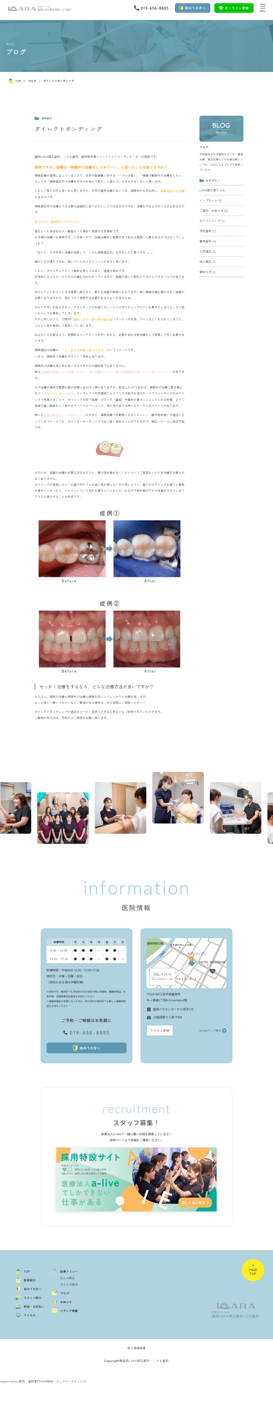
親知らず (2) (207, 272)
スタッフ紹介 (33, 1298)
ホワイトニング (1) (211, 221)
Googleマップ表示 (210, 1030)
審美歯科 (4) (207, 241)
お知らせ (66, 1302)
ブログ (32, 81)
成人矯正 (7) (207, 261)
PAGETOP (253, 1272)
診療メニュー (69, 1271)
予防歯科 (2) (207, 231)
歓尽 (22, 1381)
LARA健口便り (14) (212, 190)
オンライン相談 (237, 8)
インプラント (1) (210, 200)
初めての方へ (195, 8)
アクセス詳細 (159, 1030)
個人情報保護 (136, 1348)
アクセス (30, 1315)
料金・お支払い (34, 1306)
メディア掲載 (69, 1311)
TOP (18, 81)
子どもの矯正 (69, 1284)
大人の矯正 (67, 1278)
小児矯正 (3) (207, 251)
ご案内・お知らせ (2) (213, 210)
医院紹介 (30, 1280)
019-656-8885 (90, 1032)
